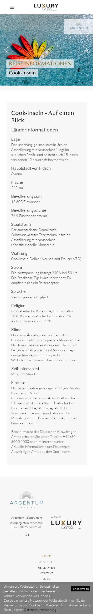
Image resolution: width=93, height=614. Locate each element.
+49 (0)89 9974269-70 (26, 527)
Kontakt (46, 573)
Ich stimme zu (80, 588)
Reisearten (46, 567)
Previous (7, 50)
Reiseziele (46, 562)
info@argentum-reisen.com (26, 523)
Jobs (46, 578)
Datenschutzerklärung (40, 610)
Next (86, 50)
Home (46, 556)
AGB (27, 534)
